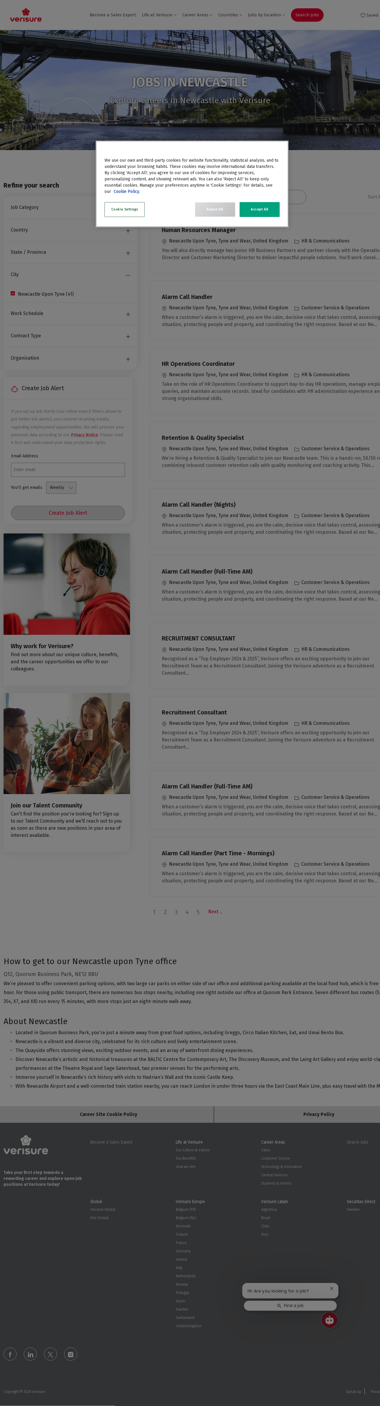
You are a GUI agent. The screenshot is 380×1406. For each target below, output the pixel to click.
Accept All (259, 209)
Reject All (215, 209)
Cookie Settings (124, 209)
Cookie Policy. (127, 191)
